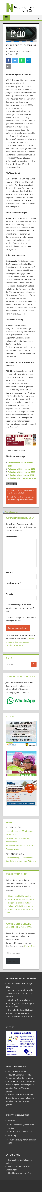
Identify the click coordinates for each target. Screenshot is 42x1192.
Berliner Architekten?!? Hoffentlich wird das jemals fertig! (20, 491)
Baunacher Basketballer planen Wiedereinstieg (19, 847)
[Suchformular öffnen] (37, 18)
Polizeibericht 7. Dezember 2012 (22, 478)
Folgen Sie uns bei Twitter (19, 902)
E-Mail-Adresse (13, 583)
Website (9, 594)
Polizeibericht (13, 54)
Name (9, 572)
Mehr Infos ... (30, 946)
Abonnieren (13, 961)
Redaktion (28, 51)
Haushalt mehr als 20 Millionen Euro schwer (19, 833)
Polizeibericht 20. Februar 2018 (21, 472)
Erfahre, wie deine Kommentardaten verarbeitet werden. (20, 642)
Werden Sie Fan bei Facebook (21, 899)
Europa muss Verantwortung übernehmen (18, 840)
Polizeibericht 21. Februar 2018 (21, 469)
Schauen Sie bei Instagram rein (21, 906)
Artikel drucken (11, 512)
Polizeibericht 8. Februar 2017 (21, 475)
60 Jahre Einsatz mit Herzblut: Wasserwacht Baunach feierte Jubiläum (20, 993)
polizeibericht (11, 484)
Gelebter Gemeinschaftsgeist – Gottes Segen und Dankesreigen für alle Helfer (20, 1003)
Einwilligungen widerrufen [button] (19, 1173)
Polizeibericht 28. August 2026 (21, 1016)
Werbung (12, 1135)
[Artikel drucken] (3, 512)
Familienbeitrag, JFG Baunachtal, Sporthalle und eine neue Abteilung (21, 859)
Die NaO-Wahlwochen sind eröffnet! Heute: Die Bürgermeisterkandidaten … (20, 499)
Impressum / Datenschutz (21, 1131)
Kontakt (11, 1120)
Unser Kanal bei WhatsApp (19, 896)
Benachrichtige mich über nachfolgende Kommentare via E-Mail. (20, 608)
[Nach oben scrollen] (38, 1188)
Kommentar (12, 536)
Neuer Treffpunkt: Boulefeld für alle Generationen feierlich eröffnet (19, 1074)
